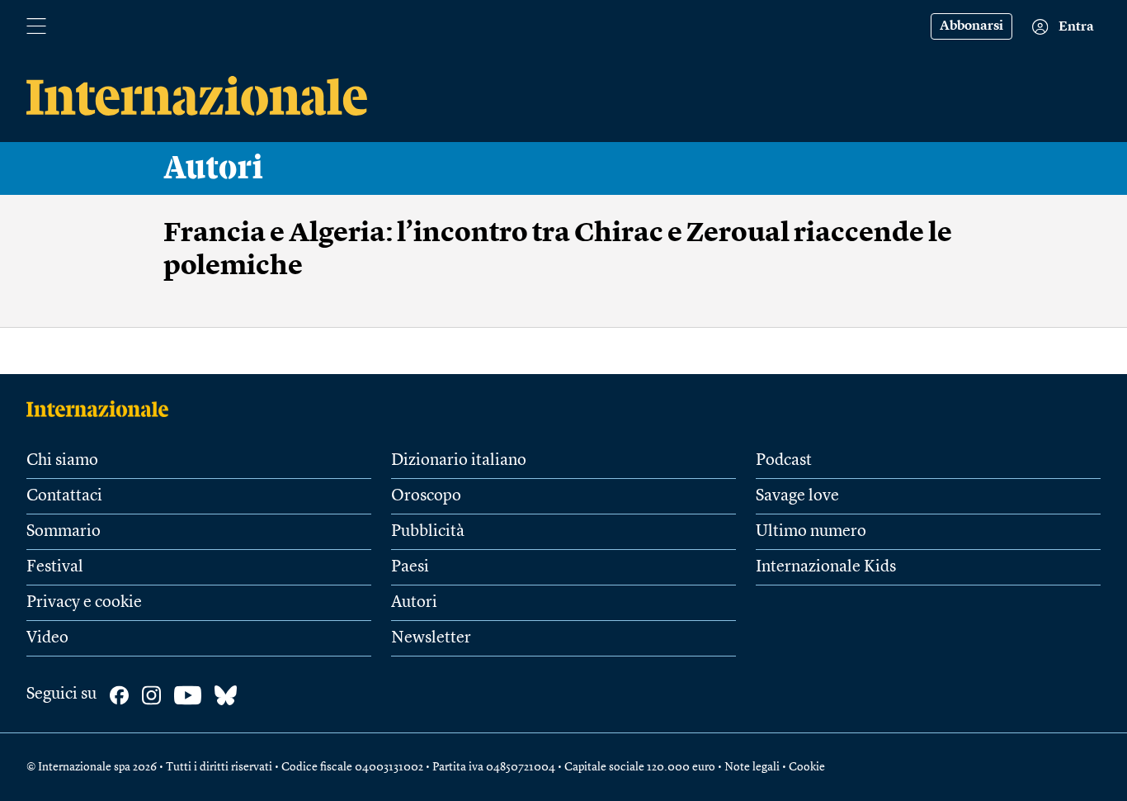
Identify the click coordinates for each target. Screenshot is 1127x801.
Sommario (63, 532)
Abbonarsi (971, 26)
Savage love (797, 496)
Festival (54, 567)
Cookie (807, 767)
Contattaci (64, 496)
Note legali (752, 767)
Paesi (410, 567)
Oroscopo (426, 496)
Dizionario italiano (458, 461)
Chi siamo (62, 461)
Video (47, 638)
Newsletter (431, 638)
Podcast (784, 461)
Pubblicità (427, 532)
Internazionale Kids (826, 567)
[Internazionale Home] (102, 408)
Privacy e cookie (84, 603)
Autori (213, 168)
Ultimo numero (811, 532)
